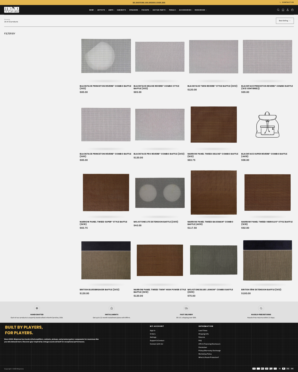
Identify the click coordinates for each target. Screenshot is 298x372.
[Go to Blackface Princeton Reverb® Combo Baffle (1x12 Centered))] (267, 56)
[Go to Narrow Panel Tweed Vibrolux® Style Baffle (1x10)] (267, 192)
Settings (153, 337)
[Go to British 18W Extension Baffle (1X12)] (267, 260)
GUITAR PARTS (159, 10)
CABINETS (121, 10)
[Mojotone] (24, 330)
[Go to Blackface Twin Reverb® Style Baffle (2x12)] (214, 56)
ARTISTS (101, 10)
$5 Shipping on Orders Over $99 (149, 2)
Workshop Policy (205, 354)
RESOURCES (200, 10)
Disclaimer (202, 347)
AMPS (110, 10)
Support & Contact (157, 341)
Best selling (283, 21)
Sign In (152, 331)
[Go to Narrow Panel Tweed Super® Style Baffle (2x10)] (106, 192)
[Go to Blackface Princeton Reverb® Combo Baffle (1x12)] (106, 56)
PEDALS (172, 10)
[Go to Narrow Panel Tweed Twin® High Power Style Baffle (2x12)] (160, 260)
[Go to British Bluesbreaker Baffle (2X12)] (106, 260)
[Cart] (292, 10)
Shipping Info (203, 334)
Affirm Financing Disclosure (209, 344)
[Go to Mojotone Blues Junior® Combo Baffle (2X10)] (214, 260)
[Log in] (287, 10)
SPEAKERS (133, 10)
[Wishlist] (283, 10)
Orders (153, 334)
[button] (278, 10)
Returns (201, 337)
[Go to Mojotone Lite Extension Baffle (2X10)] (160, 192)
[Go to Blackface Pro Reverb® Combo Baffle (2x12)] (160, 124)
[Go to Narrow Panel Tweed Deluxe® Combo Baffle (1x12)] (214, 124)
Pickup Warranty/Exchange (209, 351)
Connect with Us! (156, 344)
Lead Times (202, 331)
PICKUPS (145, 10)
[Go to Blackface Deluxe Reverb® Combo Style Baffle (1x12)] (160, 56)
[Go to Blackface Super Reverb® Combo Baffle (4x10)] (267, 124)
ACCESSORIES (185, 10)
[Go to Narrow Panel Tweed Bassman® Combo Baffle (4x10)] (214, 192)
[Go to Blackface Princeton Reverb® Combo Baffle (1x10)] (106, 124)
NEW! (91, 10)
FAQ (200, 341)
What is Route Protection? (208, 357)
